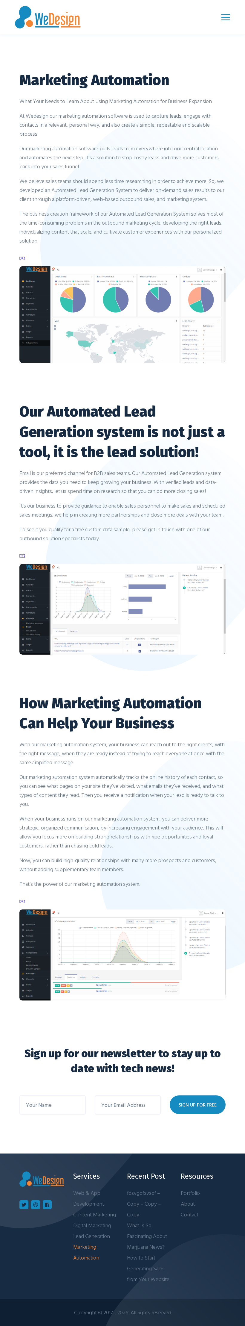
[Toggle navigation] (225, 17)
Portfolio (190, 1193)
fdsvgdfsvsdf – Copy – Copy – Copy (144, 1203)
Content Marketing (94, 1214)
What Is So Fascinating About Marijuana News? (147, 1236)
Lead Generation (91, 1236)
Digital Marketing (92, 1225)
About (188, 1204)
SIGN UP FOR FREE (198, 1104)
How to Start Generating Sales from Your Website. (148, 1268)
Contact (189, 1214)
